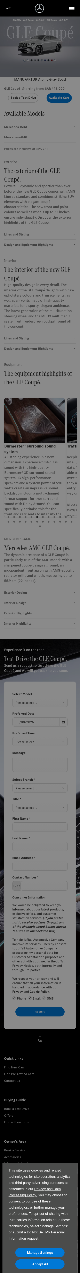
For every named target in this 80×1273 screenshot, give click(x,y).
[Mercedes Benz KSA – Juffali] (39, 8)
